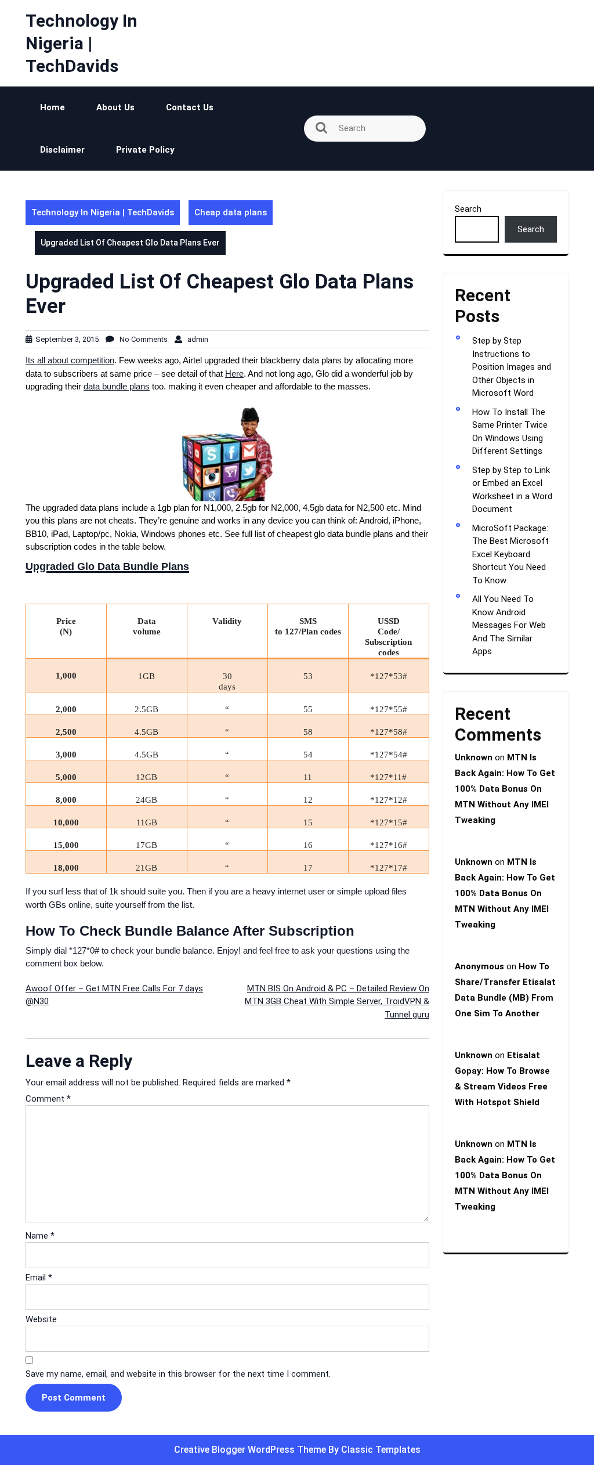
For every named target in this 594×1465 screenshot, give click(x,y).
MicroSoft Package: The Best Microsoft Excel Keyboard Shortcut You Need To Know (510, 554)
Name (40, 1236)
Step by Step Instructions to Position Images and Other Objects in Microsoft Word (511, 366)
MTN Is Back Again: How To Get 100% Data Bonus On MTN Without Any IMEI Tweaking (505, 788)
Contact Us (189, 107)
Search (468, 209)
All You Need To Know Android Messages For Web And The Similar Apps (509, 625)
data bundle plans (117, 386)
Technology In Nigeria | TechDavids (81, 43)
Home (52, 107)
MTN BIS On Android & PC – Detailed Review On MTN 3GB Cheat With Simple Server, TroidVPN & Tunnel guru (337, 1001)
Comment (48, 1099)
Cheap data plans (230, 212)
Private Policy (145, 150)
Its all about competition (70, 360)
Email (39, 1277)
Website (41, 1319)
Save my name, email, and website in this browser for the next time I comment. (178, 1374)
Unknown (473, 757)
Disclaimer (62, 150)
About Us (115, 107)
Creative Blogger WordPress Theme (251, 1449)
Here (234, 373)
